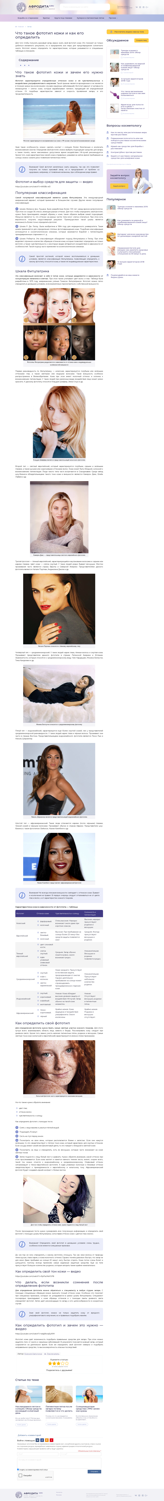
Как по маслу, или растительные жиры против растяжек (129, 133)
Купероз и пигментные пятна (90, 18)
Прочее (112, 18)
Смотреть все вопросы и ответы (119, 164)
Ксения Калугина (33, 1354)
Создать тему (141, 40)
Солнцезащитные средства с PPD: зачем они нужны (88, 1409)
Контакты (59, 1492)
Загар (29, 26)
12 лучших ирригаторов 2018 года (132, 80)
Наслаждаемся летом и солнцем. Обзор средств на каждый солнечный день (28, 1410)
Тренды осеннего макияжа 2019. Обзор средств (131, 52)
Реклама (59, 1495)
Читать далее (21, 1425)
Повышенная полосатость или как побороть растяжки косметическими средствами (128, 140)
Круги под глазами (63, 18)
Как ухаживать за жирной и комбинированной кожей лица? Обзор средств (133, 67)
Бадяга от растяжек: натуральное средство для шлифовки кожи (127, 157)
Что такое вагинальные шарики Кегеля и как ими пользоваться (133, 93)
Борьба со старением (28, 18)
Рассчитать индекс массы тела (129, 32)
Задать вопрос (119, 186)
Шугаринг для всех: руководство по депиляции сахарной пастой (133, 235)
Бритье (46, 18)
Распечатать (52, 1354)
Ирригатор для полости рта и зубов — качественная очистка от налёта (133, 107)
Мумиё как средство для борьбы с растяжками (127, 147)
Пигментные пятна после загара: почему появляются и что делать (59, 1409)
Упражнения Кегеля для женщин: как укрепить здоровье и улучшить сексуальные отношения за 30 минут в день (132, 251)
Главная (21, 26)
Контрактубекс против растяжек (126, 152)
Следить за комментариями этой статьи (33, 1470)
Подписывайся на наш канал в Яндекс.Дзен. (125, 276)
